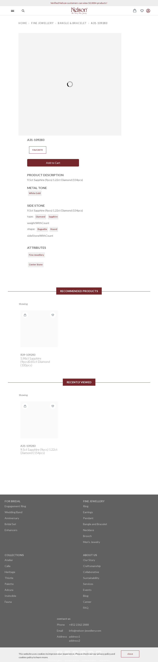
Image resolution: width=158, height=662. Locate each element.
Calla (7, 566)
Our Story (89, 560)
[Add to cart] (25, 315)
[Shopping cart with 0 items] (135, 10)
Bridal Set (10, 524)
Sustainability (91, 578)
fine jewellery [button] (42, 23)
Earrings (88, 512)
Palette (9, 583)
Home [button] (22, 23)
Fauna (8, 601)
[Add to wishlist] (53, 315)
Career (87, 601)
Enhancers (11, 530)
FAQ (85, 607)
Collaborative (91, 572)
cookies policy (26, 657)
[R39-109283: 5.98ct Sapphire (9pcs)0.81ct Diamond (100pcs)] (38, 328)
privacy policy (104, 653)
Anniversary (12, 518)
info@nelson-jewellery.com (85, 630)
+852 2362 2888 (79, 624)
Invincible (10, 595)
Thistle (9, 578)
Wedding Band (13, 512)
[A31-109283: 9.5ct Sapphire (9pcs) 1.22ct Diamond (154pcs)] (38, 419)
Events (87, 589)
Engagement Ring (15, 506)
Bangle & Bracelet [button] (72, 23)
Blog (85, 595)
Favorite (37, 149)
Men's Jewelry (91, 542)
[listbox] (69, 84)
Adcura (9, 589)
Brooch (87, 536)
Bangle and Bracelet (95, 524)
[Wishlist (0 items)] (142, 11)
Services (88, 583)
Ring (85, 506)
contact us (64, 618)
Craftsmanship (92, 566)
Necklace (88, 530)
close (130, 653)
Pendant (88, 518)
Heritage (10, 572)
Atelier (9, 560)
